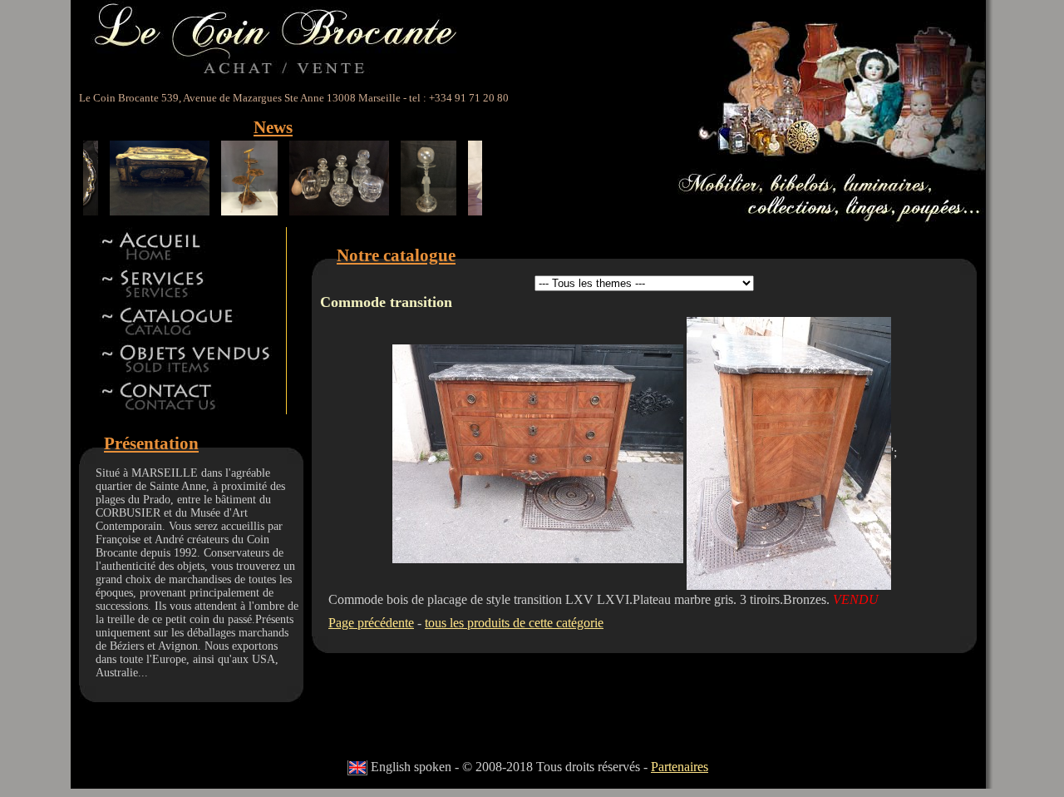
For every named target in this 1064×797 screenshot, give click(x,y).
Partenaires (679, 767)
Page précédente (371, 623)
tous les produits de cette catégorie (514, 623)
